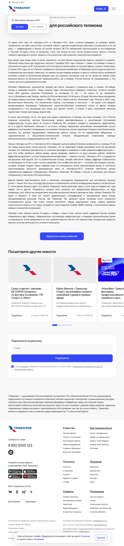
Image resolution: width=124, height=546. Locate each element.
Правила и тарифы (70, 478)
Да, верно (20, 27)
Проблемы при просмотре (100, 508)
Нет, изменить (38, 27)
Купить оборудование (99, 433)
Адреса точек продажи (99, 441)
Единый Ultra (95, 471)
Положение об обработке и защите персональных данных (32, 521)
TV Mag (66, 482)
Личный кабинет (69, 433)
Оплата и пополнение (72, 437)
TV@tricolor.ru (84, 531)
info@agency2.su (100, 521)
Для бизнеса (14, 501)
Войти (99, 8)
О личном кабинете (98, 512)
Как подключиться (101, 428)
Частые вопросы (97, 497)
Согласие (85, 536)
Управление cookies (16, 528)
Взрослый (94, 474)
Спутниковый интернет (72, 500)
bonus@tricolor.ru (100, 525)
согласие (23, 366)
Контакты (67, 467)
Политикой (39, 539)
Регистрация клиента (71, 441)
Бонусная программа (72, 452)
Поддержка (97, 491)
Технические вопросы (99, 504)
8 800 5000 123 (20, 445)
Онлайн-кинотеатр (70, 497)
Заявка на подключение (99, 437)
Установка (94, 448)
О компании (68, 471)
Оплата (93, 500)
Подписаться (62, 358)
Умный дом (67, 504)
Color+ (92, 482)
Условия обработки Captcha (19, 524)
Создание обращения (71, 448)
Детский (93, 478)
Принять (101, 537)
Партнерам (30, 501)
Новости (66, 474)
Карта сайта (13, 532)
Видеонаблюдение (70, 508)
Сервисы (68, 491)
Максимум (94, 467)
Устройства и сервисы (72, 512)
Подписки (96, 461)
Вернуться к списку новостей (62, 236)
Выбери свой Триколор (99, 444)
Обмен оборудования (71, 444)
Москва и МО (17, 2)
